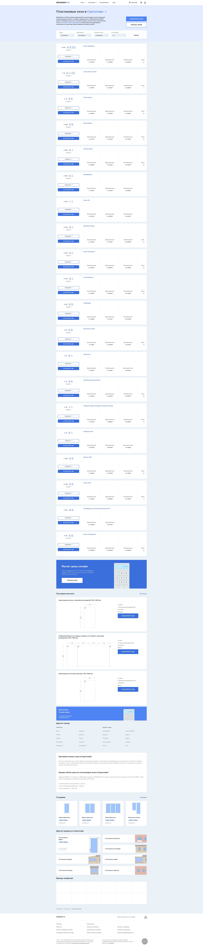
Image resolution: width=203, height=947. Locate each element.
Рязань (104, 745)
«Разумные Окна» (89, 329)
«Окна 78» (86, 200)
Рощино (58, 734)
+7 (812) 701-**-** (68, 339)
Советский (81, 742)
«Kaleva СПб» (87, 457)
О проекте (59, 924)
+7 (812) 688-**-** (68, 209)
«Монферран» (87, 174)
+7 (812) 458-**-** (68, 313)
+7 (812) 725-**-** (68, 363)
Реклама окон (90, 924)
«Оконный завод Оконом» (92, 380)
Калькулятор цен (136, 19)
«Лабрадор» (87, 303)
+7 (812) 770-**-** (68, 108)
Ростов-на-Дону (107, 742)
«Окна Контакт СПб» (90, 72)
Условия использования (123, 929)
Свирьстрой (59, 745)
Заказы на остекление (93, 927)
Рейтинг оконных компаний (94, 932)
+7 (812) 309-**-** (68, 416)
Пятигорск (105, 738)
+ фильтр (136, 35)
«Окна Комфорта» (89, 46)
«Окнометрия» (88, 149)
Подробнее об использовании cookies (80, 943)
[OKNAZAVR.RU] (62, 2)
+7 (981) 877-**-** (69, 159)
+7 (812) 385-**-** (68, 287)
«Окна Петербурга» (89, 534)
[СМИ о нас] (145, 944)
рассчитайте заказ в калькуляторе (70, 22)
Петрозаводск (106, 731)
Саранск (128, 734)
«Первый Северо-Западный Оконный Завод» (98, 406)
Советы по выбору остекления (64, 929)
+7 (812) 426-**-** (68, 544)
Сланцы (81, 738)
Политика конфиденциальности (125, 932)
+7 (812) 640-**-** (68, 236)
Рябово (58, 738)
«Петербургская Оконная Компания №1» (96, 508)
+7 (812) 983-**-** (68, 518)
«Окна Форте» (88, 97)
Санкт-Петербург (130, 731)
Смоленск (128, 742)
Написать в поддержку (123, 927)
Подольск (105, 734)
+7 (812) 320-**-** (68, 185)
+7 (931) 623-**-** (68, 466)
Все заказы (143, 593)
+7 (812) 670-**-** (68, 493)
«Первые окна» (88, 431)
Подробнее (111, 943)
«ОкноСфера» (87, 123)
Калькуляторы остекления (94, 929)
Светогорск (59, 742)
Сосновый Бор (82, 745)
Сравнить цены (72, 580)
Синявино (81, 734)
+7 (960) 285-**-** (68, 133)
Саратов (128, 738)
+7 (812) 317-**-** (68, 440)
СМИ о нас (59, 927)
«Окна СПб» (87, 483)
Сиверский (81, 731)
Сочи (127, 745)
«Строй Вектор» (88, 277)
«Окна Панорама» (89, 251)
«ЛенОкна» (87, 354)
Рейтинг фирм (136, 25)
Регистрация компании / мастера (65, 932)
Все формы (143, 797)
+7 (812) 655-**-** (68, 82)
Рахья (57, 731)
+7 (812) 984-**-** (68, 56)
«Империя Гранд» (89, 226)
